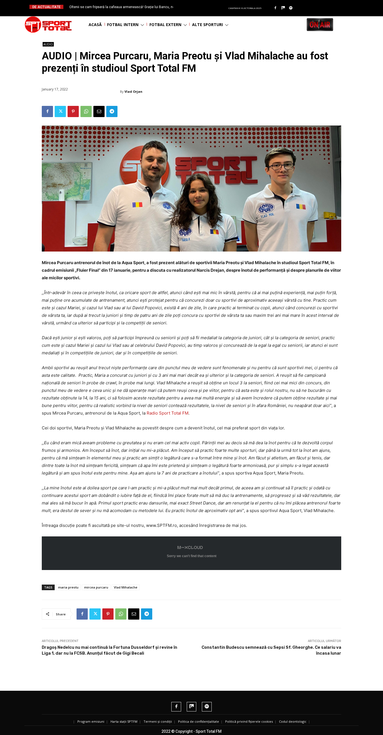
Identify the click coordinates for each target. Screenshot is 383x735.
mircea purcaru (96, 587)
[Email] (99, 111)
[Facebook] (275, 8)
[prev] (196, 6)
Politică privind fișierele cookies (249, 721)
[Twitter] (60, 111)
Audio (48, 44)
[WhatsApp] (86, 111)
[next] (205, 6)
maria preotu (68, 587)
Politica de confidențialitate (198, 721)
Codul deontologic (292, 721)
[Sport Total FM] (48, 24)
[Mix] (283, 8)
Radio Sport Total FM (167, 413)
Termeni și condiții (158, 721)
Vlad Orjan (133, 91)
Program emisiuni (90, 721)
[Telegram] (111, 111)
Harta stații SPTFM (123, 721)
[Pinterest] (73, 111)
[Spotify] (291, 8)
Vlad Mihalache (125, 587)
